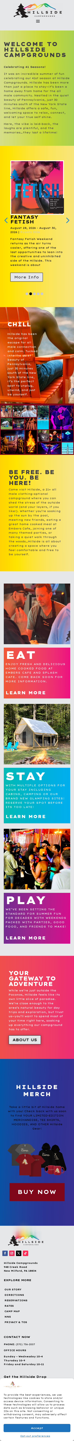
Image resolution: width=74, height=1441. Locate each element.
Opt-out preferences (35, 1436)
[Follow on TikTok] (25, 1253)
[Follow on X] (18, 1253)
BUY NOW (37, 1191)
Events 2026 (27, 232)
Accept (37, 1428)
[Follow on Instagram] (12, 1253)
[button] (68, 1385)
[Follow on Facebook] (5, 1253)
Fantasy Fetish (21, 219)
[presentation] (6, 220)
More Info (23, 277)
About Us (25, 1040)
